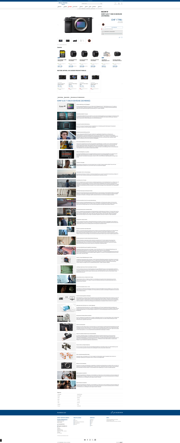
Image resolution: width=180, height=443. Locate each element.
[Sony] (104, 11)
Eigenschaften (66, 97)
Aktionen (70, 6)
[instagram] (90, 440)
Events (86, 6)
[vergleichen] (120, 37)
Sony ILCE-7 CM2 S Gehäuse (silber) (84, 84)
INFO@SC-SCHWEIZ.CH (62, 426)
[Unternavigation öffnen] (62, 6)
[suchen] (101, 3)
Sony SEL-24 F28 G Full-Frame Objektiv (73, 60)
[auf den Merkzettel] (122, 37)
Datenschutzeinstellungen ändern (63, 435)
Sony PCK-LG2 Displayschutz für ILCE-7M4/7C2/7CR (84, 60)
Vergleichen (91, 419)
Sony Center (61, 442)
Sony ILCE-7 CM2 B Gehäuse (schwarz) (73, 84)
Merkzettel (91, 420)
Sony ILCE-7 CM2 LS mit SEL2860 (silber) (94, 84)
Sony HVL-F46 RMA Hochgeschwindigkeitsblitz (117, 60)
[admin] (122, 442)
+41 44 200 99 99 (118, 412)
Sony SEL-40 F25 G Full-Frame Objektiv (62, 60)
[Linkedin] (95, 440)
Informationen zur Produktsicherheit (77, 97)
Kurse (90, 6)
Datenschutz (75, 420)
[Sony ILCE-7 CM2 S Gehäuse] (84, 77)
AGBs (74, 419)
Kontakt (91, 425)
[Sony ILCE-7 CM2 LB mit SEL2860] (62, 77)
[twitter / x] (92, 440)
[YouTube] (85, 440)
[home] (78, 8)
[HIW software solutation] (121, 442)
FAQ (90, 424)
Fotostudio (75, 6)
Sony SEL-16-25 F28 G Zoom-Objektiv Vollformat (106, 60)
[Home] (63, 3)
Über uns (100, 6)
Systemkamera (93, 8)
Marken (65, 6)
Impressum (75, 424)
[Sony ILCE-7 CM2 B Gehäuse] (78, 25)
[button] (58, 25)
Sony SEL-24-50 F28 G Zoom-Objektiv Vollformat (95, 60)
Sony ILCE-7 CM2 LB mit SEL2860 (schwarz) (61, 84)
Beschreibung (60, 97)
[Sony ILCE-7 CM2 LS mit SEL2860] (95, 77)
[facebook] (87, 440)
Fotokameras (88, 8)
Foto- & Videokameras (82, 8)
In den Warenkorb (114, 27)
